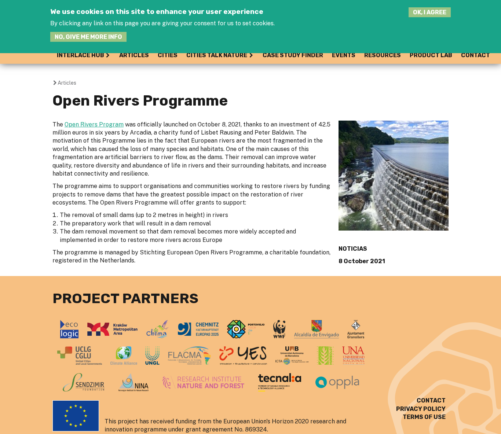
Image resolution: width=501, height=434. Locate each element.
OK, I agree (429, 12)
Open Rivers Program (94, 124)
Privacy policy (421, 408)
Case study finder (293, 55)
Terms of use (424, 416)
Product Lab (431, 55)
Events (343, 55)
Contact (475, 55)
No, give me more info (88, 36)
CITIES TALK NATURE (216, 55)
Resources (382, 55)
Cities (168, 55)
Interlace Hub (80, 55)
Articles (134, 55)
